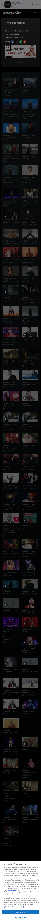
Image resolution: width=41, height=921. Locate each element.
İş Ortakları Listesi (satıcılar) (14, 907)
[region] (20, 891)
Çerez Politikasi (13, 890)
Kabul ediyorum (20, 912)
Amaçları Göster (20, 917)
